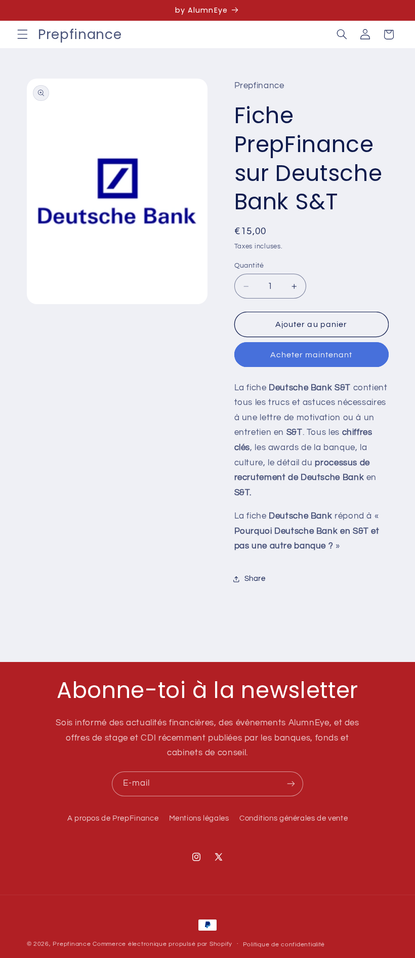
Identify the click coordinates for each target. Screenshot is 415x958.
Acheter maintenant (311, 355)
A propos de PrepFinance (113, 818)
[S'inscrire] (291, 783)
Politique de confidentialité (284, 944)
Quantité (249, 265)
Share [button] (255, 578)
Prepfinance (72, 944)
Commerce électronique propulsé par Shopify (162, 944)
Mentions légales (199, 818)
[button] (22, 34)
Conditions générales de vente (293, 818)
